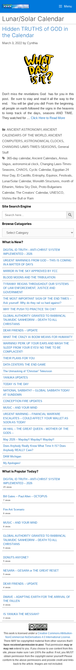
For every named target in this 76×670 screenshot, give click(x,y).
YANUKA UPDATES (15, 377)
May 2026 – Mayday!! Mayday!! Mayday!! (28, 439)
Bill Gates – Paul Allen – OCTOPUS (25, 496)
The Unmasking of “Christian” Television (27, 371)
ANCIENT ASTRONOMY (24, 129)
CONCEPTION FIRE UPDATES (22, 401)
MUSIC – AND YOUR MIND (20, 407)
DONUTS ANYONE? (15, 557)
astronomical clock (25, 164)
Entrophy (38, 175)
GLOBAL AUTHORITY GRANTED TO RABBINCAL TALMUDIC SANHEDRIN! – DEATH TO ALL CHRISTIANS (34, 320)
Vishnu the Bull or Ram (18, 198)
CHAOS (21, 169)
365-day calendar (18, 158)
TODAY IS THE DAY (16, 384)
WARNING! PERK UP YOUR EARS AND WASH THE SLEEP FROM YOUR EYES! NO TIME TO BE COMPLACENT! (36, 347)
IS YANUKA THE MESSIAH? (21, 614)
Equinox (51, 175)
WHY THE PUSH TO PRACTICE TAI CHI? (29, 309)
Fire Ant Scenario (13, 509)
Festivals (65, 175)
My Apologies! (11, 463)
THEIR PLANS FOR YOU (19, 358)
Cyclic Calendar (40, 169)
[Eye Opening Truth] (15, 6)
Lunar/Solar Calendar (16, 181)
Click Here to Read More (48, 118)
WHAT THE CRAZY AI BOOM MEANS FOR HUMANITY (38, 337)
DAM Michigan (12, 456)
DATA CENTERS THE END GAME (24, 364)
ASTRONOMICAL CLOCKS (43, 141)
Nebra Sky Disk (26, 187)
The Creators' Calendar (32, 192)
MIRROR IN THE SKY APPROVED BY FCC (30, 271)
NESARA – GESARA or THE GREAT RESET (31, 570)
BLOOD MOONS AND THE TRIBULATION (29, 277)
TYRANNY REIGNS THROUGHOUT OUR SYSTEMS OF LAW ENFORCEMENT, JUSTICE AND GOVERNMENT (36, 288)
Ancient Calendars (44, 158)
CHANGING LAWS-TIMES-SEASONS (29, 147)
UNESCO (56, 192)
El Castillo (24, 175)
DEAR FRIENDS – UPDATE (20, 330)
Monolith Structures (46, 181)
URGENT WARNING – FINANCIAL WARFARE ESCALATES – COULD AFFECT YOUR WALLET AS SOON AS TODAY (35, 418)
